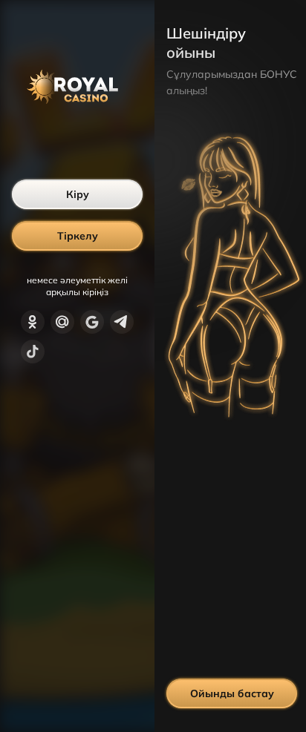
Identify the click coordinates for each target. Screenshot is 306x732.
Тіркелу (77, 236)
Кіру (77, 194)
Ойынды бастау (232, 693)
